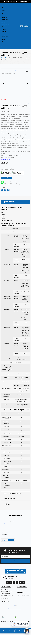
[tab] (15, 202)
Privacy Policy (21, 592)
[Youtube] (23, 582)
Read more (11, 540)
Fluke (6, 58)
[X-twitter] (14, 582)
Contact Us (20, 590)
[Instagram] (17, 582)
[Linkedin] (10, 582)
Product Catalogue (5, 159)
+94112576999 (9, 578)
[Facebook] (7, 582)
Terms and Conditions (23, 595)
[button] (2, 190)
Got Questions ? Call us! (12, 576)
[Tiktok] (20, 582)
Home (2, 58)
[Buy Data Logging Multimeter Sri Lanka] (15, 71)
